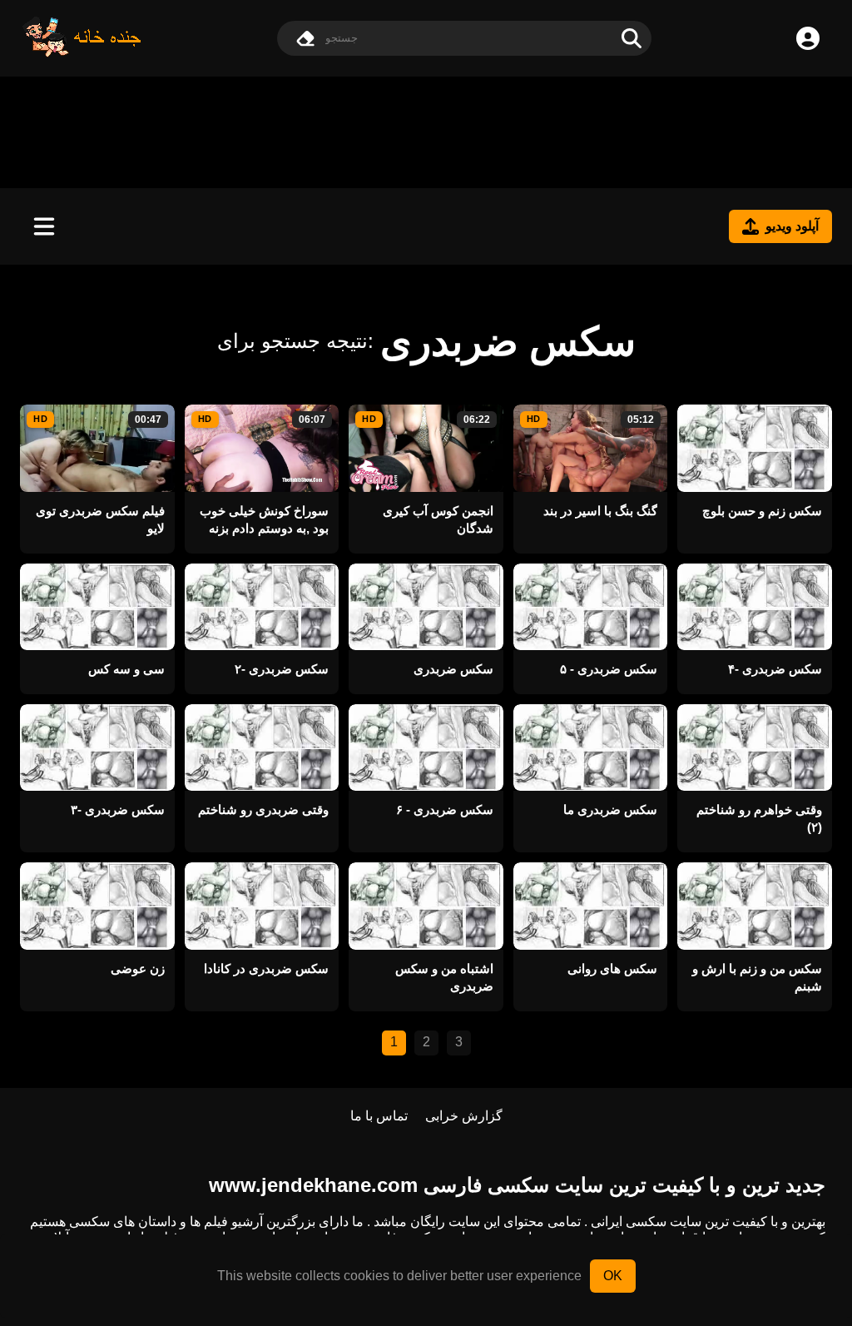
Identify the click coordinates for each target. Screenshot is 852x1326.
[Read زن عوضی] (97, 905)
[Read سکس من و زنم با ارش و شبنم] (754, 905)
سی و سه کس (126, 669)
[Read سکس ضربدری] (426, 607)
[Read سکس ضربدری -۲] (262, 607)
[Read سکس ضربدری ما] (590, 747)
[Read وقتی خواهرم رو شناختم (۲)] (754, 747)
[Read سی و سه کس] (97, 607)
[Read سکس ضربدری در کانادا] (262, 905)
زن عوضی (138, 968)
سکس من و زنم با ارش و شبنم (757, 977)
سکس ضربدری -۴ (775, 669)
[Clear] (305, 38)
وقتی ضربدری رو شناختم (263, 809)
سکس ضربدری (453, 669)
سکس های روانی (612, 968)
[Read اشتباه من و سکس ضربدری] (426, 905)
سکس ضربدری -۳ (118, 809)
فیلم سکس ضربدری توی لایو (100, 519)
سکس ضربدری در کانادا (266, 968)
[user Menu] (808, 38)
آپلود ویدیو (792, 226)
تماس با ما (379, 1116)
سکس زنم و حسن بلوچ (762, 511)
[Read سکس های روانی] (590, 905)
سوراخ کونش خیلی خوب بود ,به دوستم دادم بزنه (264, 519)
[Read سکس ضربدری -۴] (754, 607)
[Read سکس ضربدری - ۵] (590, 607)
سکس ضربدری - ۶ (444, 809)
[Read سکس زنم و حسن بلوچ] (754, 448)
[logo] (82, 53)
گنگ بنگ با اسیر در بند (600, 511)
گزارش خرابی (464, 1116)
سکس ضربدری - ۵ (608, 669)
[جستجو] (631, 38)
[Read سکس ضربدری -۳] (97, 747)
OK (612, 1276)
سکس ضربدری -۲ (282, 669)
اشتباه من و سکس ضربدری (444, 977)
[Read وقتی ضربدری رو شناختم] (262, 747)
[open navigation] (44, 226)
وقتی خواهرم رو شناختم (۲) (759, 818)
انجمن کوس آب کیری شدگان (438, 519)
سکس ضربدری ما (610, 809)
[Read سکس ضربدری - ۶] (426, 747)
